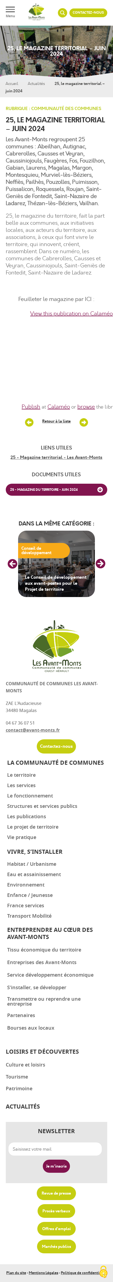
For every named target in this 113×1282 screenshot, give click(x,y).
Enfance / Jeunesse (30, 895)
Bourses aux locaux (30, 1028)
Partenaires (21, 1015)
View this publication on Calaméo (71, 313)
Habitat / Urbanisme (31, 864)
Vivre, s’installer (35, 852)
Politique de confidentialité (84, 1273)
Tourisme (17, 1076)
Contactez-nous (88, 12)
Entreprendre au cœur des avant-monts (50, 933)
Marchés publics (56, 1246)
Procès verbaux (56, 1211)
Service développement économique (50, 975)
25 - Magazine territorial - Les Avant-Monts (56, 457)
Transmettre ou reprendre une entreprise (44, 1002)
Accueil (11, 83)
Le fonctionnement (30, 795)
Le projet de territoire (32, 827)
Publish (31, 406)
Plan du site (16, 1273)
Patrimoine (19, 1088)
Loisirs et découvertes (42, 1052)
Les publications (26, 816)
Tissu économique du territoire (44, 949)
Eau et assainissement (34, 874)
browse (86, 406)
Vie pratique (21, 837)
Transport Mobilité (29, 916)
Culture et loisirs (25, 1064)
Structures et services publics (42, 806)
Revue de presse (56, 1193)
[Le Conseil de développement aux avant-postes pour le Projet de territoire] (56, 564)
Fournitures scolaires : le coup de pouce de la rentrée (29, 422)
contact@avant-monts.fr (33, 730)
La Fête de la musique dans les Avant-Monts (83, 422)
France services (25, 905)
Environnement (25, 884)
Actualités (36, 83)
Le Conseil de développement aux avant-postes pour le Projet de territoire (55, 583)
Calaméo (58, 406)
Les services (21, 785)
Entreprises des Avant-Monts (42, 962)
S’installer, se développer (36, 987)
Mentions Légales (43, 1273)
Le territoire (21, 775)
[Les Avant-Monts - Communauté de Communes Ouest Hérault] (36, 12)
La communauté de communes (55, 763)
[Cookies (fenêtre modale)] (103, 1272)
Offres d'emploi (56, 1228)
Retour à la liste (56, 421)
